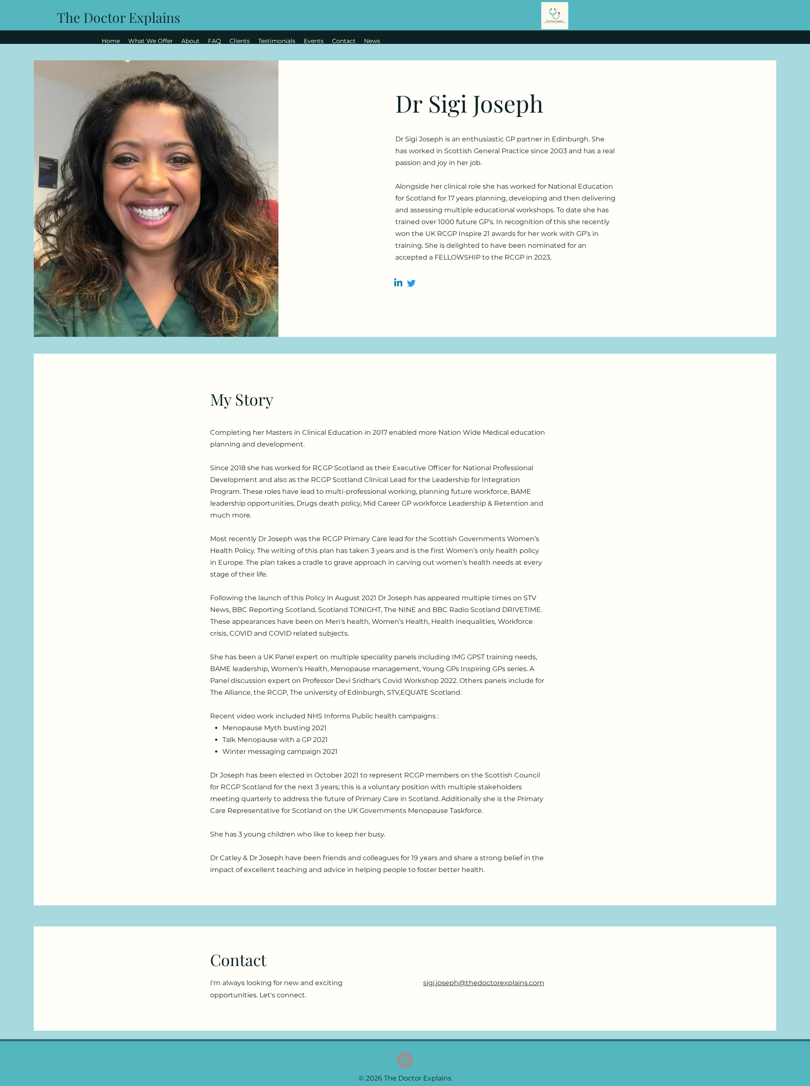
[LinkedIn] (405, 1060)
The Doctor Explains (118, 17)
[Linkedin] (398, 283)
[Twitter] (411, 283)
